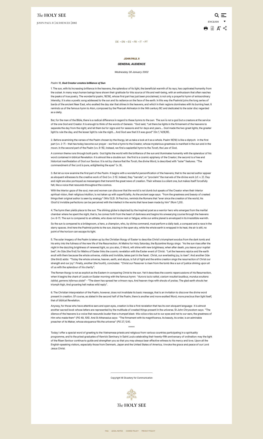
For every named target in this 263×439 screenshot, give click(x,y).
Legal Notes (117, 431)
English (215, 22)
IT (141, 41)
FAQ (106, 431)
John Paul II (45, 23)
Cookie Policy (132, 431)
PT (146, 41)
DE (117, 41)
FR (135, 41)
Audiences (63, 23)
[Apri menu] (223, 15)
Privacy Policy (148, 431)
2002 (74, 23)
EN (123, 41)
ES (129, 41)
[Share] (225, 28)
